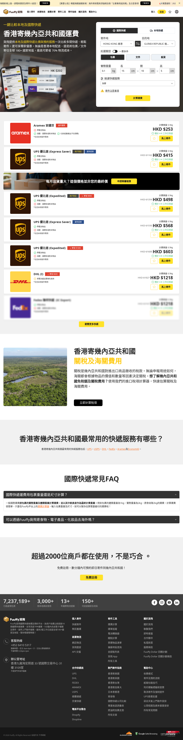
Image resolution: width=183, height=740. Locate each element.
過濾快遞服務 (112, 78)
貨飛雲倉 (76, 647)
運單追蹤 (112, 629)
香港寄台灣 (113, 682)
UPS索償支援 (150, 696)
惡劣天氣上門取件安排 (155, 701)
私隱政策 (148, 642)
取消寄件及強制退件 (154, 691)
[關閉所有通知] (179, 3)
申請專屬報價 (124, 181)
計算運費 (137, 98)
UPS (74, 673)
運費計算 (112, 624)
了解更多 (44, 3)
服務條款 (148, 647)
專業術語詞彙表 (116, 705)
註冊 (162, 11)
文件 (138, 57)
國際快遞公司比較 (117, 701)
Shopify (76, 714)
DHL (74, 678)
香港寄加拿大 (115, 687)
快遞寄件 (76, 624)
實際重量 (106, 66)
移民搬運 (76, 629)
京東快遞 (76, 701)
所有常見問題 (150, 710)
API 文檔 (76, 651)
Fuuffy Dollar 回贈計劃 (155, 651)
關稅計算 (112, 638)
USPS (75, 691)
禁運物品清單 (115, 642)
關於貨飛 (148, 624)
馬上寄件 (166, 138)
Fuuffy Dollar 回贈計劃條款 (158, 656)
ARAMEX (76, 687)
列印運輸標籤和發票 (154, 687)
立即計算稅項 (88, 403)
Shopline (76, 719)
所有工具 (112, 661)
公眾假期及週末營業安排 (156, 705)
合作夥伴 (148, 638)
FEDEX (75, 682)
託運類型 (106, 51)
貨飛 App (112, 656)
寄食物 (111, 696)
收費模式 (148, 673)
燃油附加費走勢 (116, 710)
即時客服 (148, 633)
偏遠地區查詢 (115, 647)
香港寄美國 (113, 673)
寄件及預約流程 (152, 678)
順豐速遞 (76, 696)
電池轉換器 (113, 633)
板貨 (163, 57)
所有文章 (112, 714)
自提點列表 (113, 651)
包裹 (112, 57)
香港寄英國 (113, 678)
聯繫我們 (148, 629)
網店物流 (76, 642)
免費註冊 (91, 577)
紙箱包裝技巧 (150, 682)
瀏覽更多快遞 (91, 324)
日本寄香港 (113, 691)
